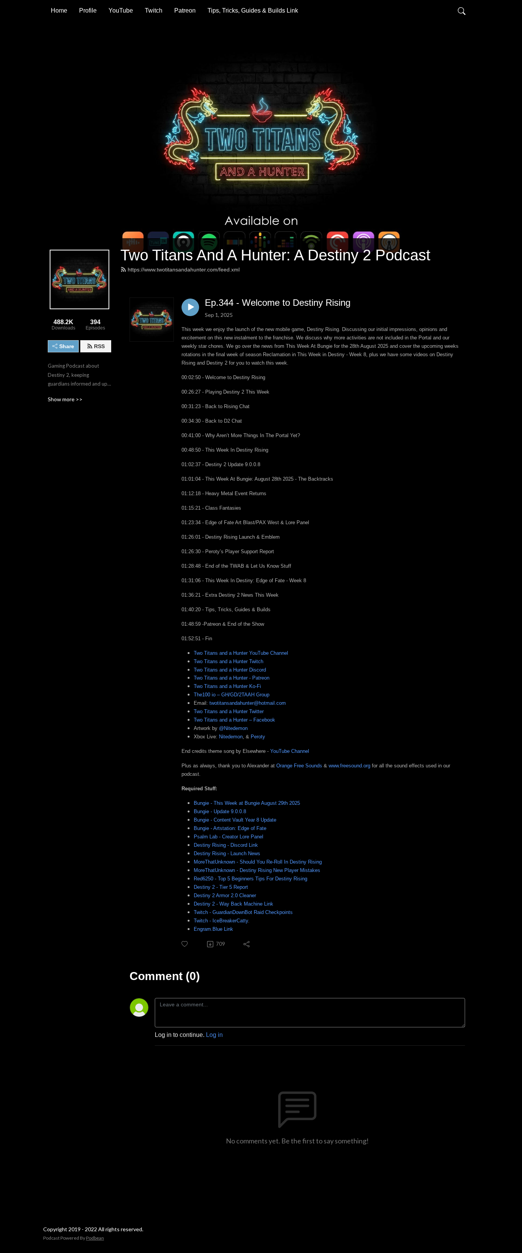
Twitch (153, 10)
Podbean (95, 1238)
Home (59, 10)
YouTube (121, 10)
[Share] (247, 944)
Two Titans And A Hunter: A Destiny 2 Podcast (275, 255)
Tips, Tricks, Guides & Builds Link (253, 10)
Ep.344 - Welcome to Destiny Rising (277, 302)
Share (66, 346)
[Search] (462, 10)
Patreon (185, 10)
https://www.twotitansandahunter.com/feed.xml (184, 269)
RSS (99, 346)
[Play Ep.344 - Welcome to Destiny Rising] (190, 307)
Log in (214, 1035)
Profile (88, 10)
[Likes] (185, 944)
